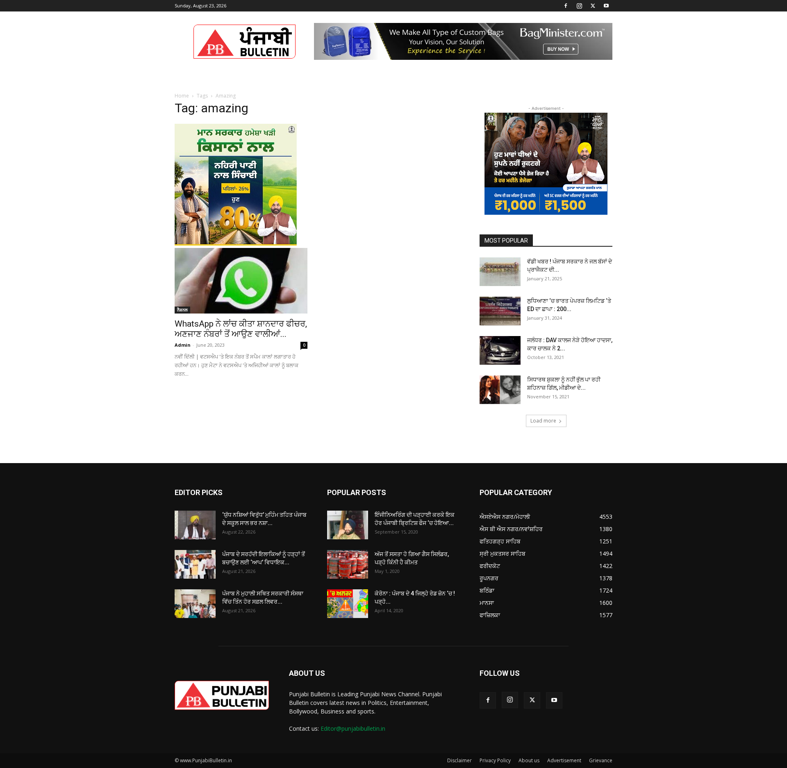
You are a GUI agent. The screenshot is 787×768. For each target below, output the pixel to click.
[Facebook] (566, 5)
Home (182, 95)
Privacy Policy (495, 760)
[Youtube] (606, 5)
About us (529, 760)
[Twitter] (593, 5)
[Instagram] (579, 5)
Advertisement (564, 760)
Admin (183, 345)
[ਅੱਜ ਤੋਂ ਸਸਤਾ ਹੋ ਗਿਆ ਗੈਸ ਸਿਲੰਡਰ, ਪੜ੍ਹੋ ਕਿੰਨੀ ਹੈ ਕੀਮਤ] (347, 564)
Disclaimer (459, 760)
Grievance (600, 760)
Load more (543, 420)
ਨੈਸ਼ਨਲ (182, 310)
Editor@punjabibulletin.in (353, 728)
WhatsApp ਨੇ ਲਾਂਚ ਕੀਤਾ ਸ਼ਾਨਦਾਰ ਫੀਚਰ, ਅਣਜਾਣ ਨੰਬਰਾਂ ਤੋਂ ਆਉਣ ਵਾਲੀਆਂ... (241, 329)
